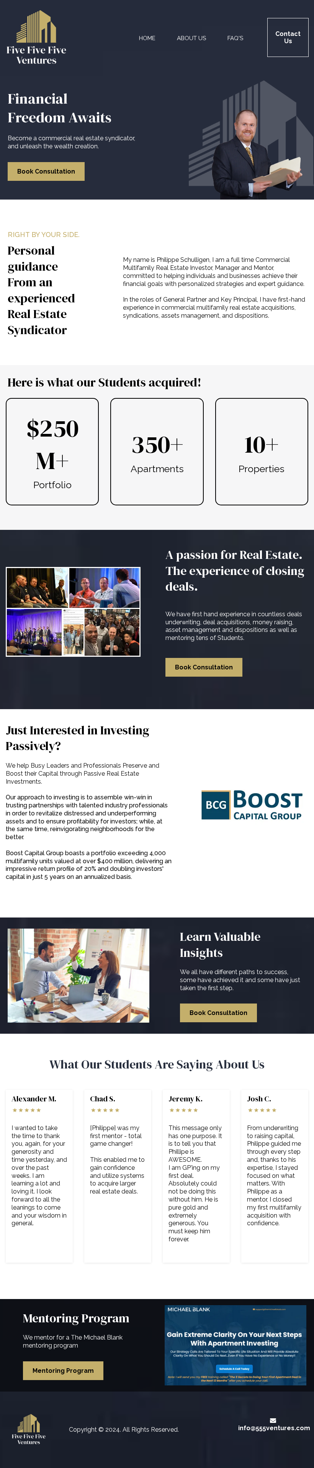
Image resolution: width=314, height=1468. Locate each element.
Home (147, 38)
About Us (191, 38)
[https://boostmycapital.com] (252, 806)
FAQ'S (235, 38)
